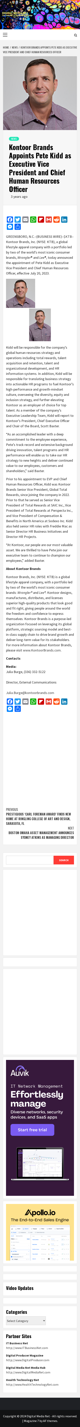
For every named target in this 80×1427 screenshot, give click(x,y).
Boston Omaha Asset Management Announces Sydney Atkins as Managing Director (41, 833)
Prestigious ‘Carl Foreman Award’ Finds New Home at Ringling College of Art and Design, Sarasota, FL (38, 816)
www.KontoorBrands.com (42, 650)
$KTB (68, 236)
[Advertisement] (40, 757)
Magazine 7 (31, 1421)
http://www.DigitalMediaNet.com (28, 1372)
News (14, 138)
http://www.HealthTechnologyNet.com (32, 1384)
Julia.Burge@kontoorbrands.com (30, 692)
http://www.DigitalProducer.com (27, 1360)
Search (64, 860)
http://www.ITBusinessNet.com (27, 1348)
